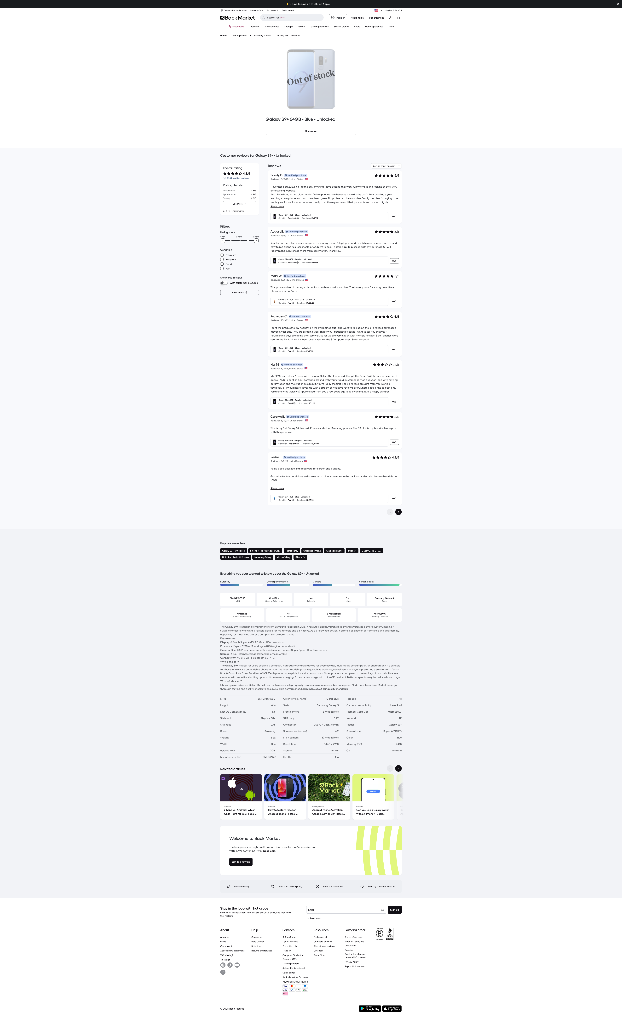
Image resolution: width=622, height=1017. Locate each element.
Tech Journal (320, 937)
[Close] (618, 4)
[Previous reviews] (390, 512)
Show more (277, 206)
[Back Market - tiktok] (230, 965)
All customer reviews (324, 946)
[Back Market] (237, 18)
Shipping (256, 946)
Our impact (226, 946)
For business (376, 17)
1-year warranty (290, 941)
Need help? (357, 17)
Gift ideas (318, 950)
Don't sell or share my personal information (356, 956)
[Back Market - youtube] (237, 965)
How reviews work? (235, 211)
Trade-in (286, 950)
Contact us (257, 937)
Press (223, 941)
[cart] (398, 17)
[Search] (263, 17)
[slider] (223, 240)
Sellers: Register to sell (293, 968)
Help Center (257, 941)
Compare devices (323, 941)
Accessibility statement (232, 950)
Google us (269, 850)
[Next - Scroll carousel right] (398, 768)
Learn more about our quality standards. (325, 688)
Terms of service (353, 937)
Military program (290, 963)
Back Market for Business (295, 977)
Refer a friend (289, 937)
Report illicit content (355, 966)
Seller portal (288, 972)
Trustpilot (225, 959)
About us (225, 937)
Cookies (349, 950)
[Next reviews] (398, 512)
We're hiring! (226, 955)
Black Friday (320, 955)
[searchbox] (294, 17)
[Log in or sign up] (390, 17)
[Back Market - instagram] (222, 965)
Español (398, 10)
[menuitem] (272, 26)
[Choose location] (379, 10)
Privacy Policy (351, 961)
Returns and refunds (261, 950)
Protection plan (290, 946)
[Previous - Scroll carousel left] (390, 768)
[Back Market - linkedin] (222, 972)
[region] (311, 797)
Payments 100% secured (295, 981)
